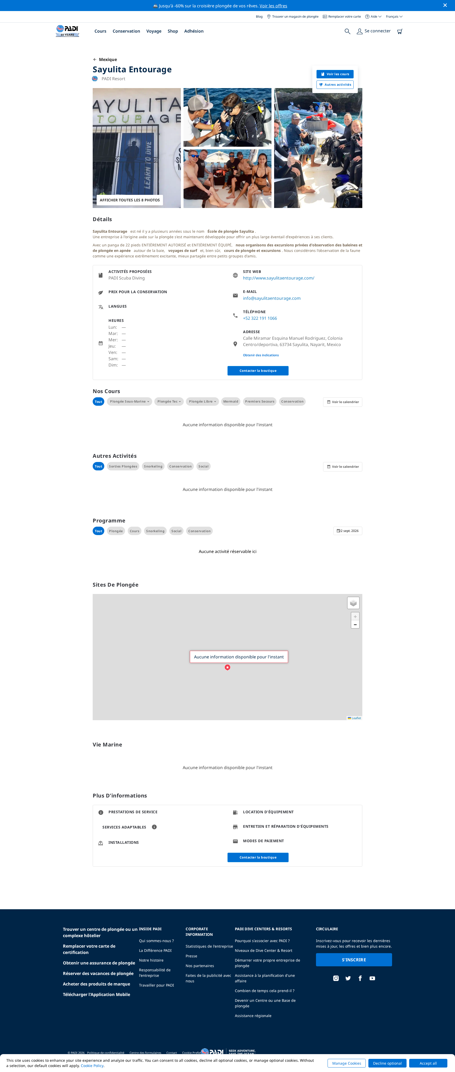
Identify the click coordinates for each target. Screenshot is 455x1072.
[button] (227, 667)
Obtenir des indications (261, 355)
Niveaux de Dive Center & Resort (263, 950)
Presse (191, 955)
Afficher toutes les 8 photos (130, 199)
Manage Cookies (346, 1063)
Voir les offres (273, 6)
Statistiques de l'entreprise (209, 946)
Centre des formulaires (145, 1053)
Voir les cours (338, 74)
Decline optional (387, 1063)
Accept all (428, 1063)
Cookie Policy (92, 1065)
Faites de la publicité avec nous (208, 978)
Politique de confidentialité (105, 1053)
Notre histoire (151, 960)
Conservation (126, 31)
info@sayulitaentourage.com (272, 298)
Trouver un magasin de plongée (295, 16)
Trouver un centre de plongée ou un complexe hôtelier (100, 932)
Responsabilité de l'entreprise (155, 972)
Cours (100, 31)
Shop (173, 31)
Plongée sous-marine (128, 401)
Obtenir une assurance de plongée (99, 963)
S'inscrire (354, 960)
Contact (171, 1053)
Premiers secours (259, 401)
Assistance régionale (253, 1015)
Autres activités (338, 84)
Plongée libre (201, 401)
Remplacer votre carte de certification (89, 949)
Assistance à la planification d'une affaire (265, 978)
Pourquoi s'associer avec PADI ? (262, 940)
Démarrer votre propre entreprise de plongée (267, 963)
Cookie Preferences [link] (195, 1053)
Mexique (107, 59)
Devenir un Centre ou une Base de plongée (265, 1003)
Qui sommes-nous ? (156, 940)
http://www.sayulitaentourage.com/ (278, 278)
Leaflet (356, 718)
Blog (259, 16)
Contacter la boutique (258, 370)
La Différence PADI (155, 950)
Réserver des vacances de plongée (98, 973)
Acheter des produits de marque (96, 984)
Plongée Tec (167, 401)
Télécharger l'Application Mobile (96, 994)
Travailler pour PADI (156, 985)
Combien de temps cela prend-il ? (264, 990)
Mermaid (231, 401)
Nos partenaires (200, 965)
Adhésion (194, 31)
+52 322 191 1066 (260, 318)
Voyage (153, 31)
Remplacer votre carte (344, 16)
